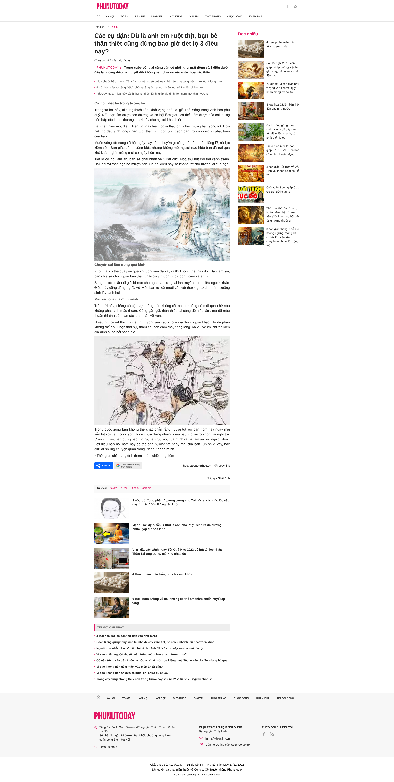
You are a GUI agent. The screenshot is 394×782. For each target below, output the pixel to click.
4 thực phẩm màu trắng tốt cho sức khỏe (162, 574)
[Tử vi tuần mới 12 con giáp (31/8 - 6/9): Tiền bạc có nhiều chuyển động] (251, 153)
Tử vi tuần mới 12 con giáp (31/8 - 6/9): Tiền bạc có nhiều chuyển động (282, 150)
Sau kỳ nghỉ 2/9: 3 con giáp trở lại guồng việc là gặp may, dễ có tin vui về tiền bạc (282, 69)
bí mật (124, 487)
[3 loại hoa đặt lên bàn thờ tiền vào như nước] (251, 111)
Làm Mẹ (140, 16)
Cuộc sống (234, 16)
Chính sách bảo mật (209, 774)
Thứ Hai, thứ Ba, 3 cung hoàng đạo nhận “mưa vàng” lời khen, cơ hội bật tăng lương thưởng (282, 214)
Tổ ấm (125, 16)
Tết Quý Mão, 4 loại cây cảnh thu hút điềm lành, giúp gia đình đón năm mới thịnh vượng (152, 93)
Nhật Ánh (224, 478)
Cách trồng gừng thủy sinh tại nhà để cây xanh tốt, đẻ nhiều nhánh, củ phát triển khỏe (155, 642)
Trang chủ (99, 26)
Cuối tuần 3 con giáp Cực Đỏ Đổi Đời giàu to (282, 189)
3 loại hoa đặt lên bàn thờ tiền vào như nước (127, 635)
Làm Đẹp (157, 16)
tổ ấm (113, 487)
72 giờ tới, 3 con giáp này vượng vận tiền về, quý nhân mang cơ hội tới (282, 88)
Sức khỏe (175, 16)
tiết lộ (135, 487)
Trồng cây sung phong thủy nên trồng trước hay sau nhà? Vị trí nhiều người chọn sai (154, 679)
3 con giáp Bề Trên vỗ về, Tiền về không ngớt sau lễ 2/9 (282, 171)
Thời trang (213, 16)
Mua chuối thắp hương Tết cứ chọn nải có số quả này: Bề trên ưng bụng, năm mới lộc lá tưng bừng (159, 81)
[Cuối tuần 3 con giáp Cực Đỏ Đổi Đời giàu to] (251, 194)
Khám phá (255, 16)
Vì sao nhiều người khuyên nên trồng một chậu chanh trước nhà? (141, 654)
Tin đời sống (285, 698)
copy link (224, 465)
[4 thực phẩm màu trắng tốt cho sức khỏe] (111, 582)
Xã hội (110, 16)
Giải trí (193, 16)
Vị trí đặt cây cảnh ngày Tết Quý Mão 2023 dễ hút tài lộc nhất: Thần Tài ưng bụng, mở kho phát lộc (177, 552)
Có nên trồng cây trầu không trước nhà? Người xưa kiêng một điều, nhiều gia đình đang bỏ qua (161, 660)
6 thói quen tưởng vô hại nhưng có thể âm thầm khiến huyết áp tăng (178, 601)
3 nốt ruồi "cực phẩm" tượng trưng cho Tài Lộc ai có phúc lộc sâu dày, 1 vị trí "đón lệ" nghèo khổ (180, 502)
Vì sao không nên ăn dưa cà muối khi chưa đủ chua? (132, 672)
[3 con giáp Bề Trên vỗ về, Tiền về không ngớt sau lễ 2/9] (251, 173)
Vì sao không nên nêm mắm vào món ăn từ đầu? (129, 666)
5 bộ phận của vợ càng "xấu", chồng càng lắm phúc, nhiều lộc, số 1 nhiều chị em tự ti (150, 87)
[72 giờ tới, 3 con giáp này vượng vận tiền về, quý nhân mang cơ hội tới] (251, 90)
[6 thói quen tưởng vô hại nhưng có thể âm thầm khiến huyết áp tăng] (111, 607)
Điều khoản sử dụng (185, 774)
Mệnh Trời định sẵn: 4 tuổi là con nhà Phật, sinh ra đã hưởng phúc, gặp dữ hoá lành (177, 527)
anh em (146, 487)
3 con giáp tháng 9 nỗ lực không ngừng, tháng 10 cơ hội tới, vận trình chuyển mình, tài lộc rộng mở (282, 237)
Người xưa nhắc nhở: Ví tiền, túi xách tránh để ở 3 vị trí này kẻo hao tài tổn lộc (150, 648)
